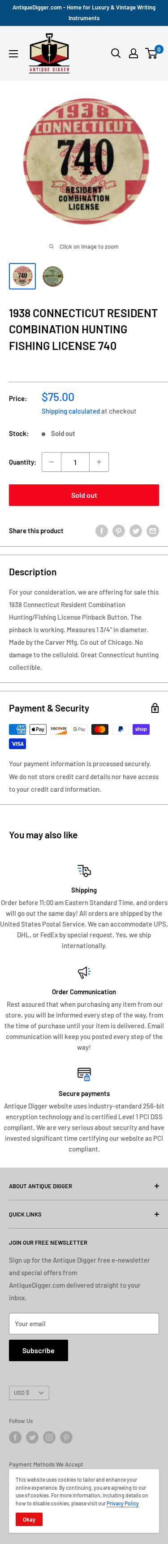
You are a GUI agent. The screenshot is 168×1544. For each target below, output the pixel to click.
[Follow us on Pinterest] (66, 1437)
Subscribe (38, 1350)
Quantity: (22, 462)
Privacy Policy (123, 1503)
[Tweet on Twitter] (135, 530)
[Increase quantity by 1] (99, 462)
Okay (29, 1519)
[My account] (133, 53)
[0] (151, 53)
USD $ (21, 1392)
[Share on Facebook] (101, 530)
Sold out (84, 495)
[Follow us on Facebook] (15, 1437)
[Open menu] (13, 53)
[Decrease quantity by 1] (51, 462)
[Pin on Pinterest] (118, 530)
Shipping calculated (71, 411)
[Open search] (116, 53)
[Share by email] (152, 530)
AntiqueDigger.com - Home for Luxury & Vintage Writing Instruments (84, 13)
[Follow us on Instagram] (49, 1437)
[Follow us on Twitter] (32, 1437)
